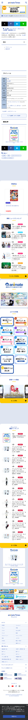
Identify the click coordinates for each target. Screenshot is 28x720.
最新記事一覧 (4, 649)
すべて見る (14, 545)
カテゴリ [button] (3, 622)
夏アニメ (17, 651)
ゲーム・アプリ (19, 635)
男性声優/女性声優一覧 (6, 659)
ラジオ (3, 630)
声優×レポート (5, 661)
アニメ (3, 627)
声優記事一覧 (18, 656)
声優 (2, 33)
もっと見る (14, 400)
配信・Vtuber (18, 640)
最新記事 (8, 49)
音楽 (3, 638)
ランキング (18, 625)
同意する (14, 716)
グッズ (3, 633)
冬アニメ (17, 654)
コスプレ (17, 638)
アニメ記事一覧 (5, 656)
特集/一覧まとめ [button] (4, 646)
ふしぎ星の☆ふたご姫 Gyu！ (15, 105)
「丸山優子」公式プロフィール (8, 111)
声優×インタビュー (20, 659)
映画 (17, 633)
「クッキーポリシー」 (10, 711)
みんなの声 (18, 630)
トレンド (3, 643)
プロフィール (9, 47)
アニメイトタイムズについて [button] (7, 664)
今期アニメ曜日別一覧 (20, 649)
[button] (14, 42)
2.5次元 (3, 640)
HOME (3, 625)
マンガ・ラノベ (5, 635)
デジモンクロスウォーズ (13, 101)
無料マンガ (18, 643)
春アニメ (3, 651)
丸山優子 (7, 33)
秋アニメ (3, 654)
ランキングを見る (14, 276)
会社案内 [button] (3, 671)
